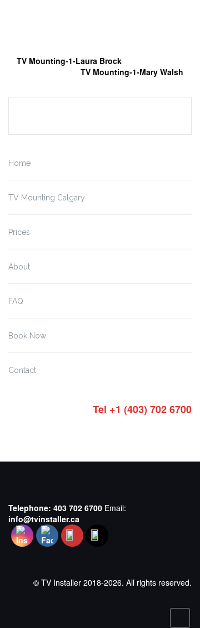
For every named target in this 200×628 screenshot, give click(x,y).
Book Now (27, 335)
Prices (19, 232)
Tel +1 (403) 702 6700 (142, 409)
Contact (22, 370)
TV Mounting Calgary (46, 197)
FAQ (15, 301)
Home (19, 163)
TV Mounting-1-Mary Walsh (132, 71)
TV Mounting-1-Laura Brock (69, 60)
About (19, 266)
